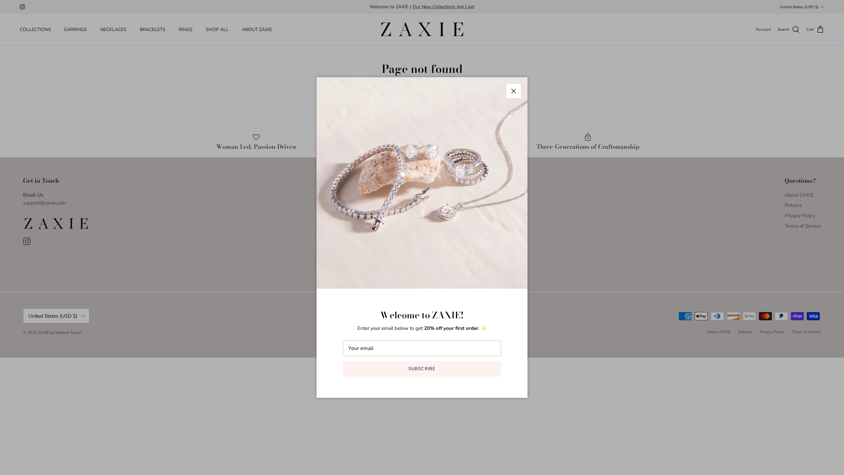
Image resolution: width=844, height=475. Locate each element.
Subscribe (421, 369)
